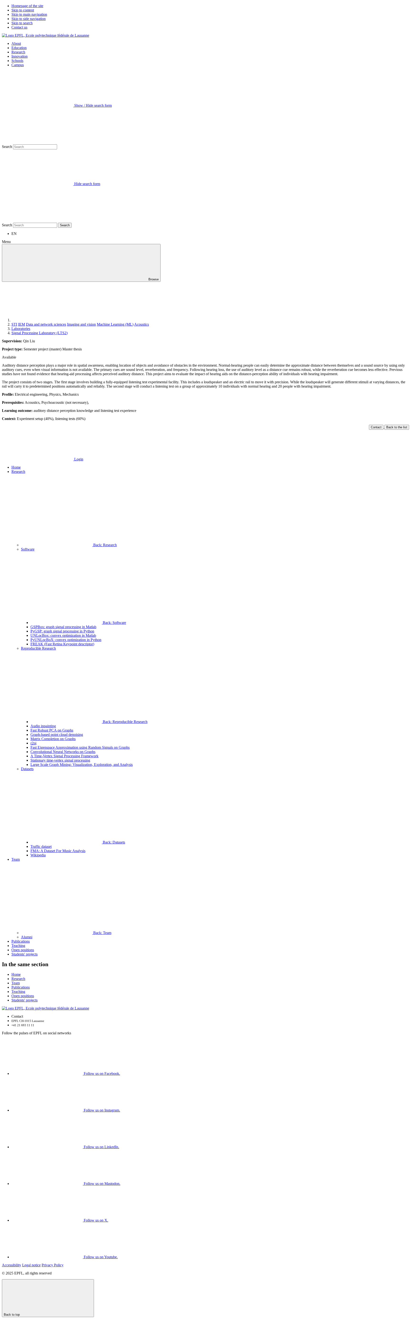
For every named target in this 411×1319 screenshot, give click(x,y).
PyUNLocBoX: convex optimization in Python (65, 640)
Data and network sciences (46, 324)
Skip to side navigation (28, 19)
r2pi (33, 743)
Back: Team (101, 933)
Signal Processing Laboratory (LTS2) (39, 333)
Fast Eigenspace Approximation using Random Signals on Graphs (80, 747)
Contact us (19, 27)
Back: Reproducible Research (124, 722)
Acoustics (141, 324)
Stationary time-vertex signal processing (60, 760)
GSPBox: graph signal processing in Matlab (63, 627)
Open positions (22, 950)
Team (15, 859)
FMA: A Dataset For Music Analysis (57, 851)
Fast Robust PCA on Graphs (51, 730)
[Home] (47, 320)
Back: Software (114, 623)
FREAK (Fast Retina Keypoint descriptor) (62, 644)
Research (18, 52)
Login (78, 459)
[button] (210, 492)
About (16, 43)
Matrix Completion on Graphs (53, 739)
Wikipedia (38, 855)
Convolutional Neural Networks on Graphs (62, 752)
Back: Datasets (113, 842)
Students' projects (24, 954)
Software (27, 549)
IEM (21, 324)
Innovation (19, 56)
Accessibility (11, 1265)
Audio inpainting (43, 726)
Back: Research (104, 545)
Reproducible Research (38, 648)
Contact (376, 427)
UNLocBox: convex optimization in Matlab (63, 635)
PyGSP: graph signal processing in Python (62, 631)
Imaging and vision (81, 324)
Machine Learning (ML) (115, 324)
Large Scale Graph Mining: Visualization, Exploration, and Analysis (81, 765)
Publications (20, 941)
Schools (17, 61)
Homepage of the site (27, 6)
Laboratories (20, 329)
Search (7, 147)
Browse (153, 279)
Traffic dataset (41, 846)
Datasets (27, 769)
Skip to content (22, 10)
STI (14, 324)
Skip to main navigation (29, 14)
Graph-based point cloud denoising (56, 735)
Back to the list (396, 427)
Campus (17, 65)
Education (19, 48)
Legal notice (31, 1265)
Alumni (26, 937)
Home (16, 467)
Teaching (18, 946)
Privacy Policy (53, 1265)
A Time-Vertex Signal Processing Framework (64, 756)
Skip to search (22, 23)
